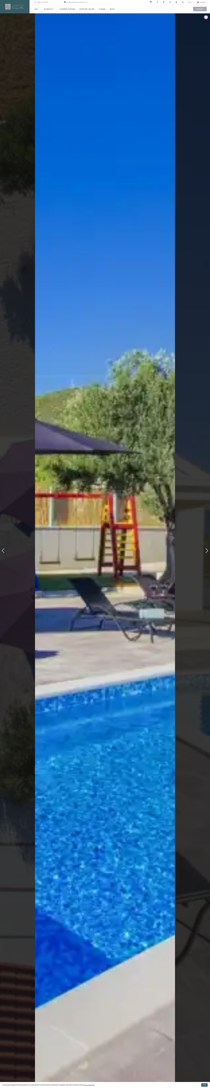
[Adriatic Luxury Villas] (14, 6)
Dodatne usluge (87, 9)
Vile (36, 9)
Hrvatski (202, 2)
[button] (206, 550)
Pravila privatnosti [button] (88, 1085)
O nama (102, 9)
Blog (112, 9)
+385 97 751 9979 (42, 2)
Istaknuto (48, 9)
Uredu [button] (204, 1085)
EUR (189, 2)
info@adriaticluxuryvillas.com (76, 2)
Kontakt (199, 9)
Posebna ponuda (67, 9)
